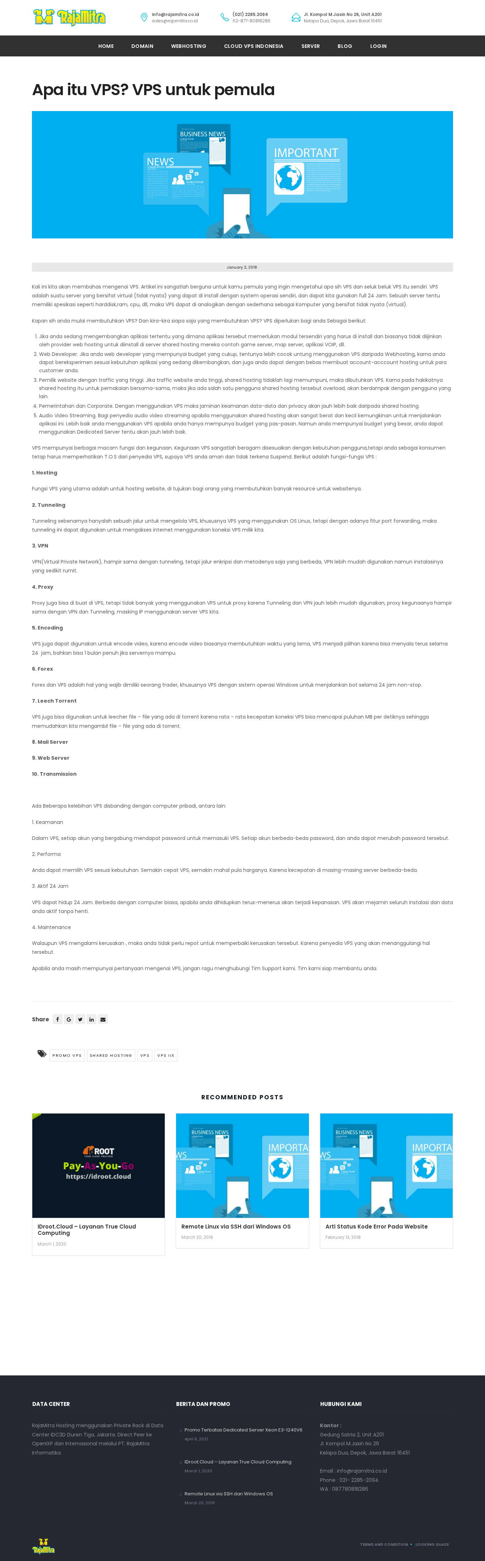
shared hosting (111, 1055)
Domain (142, 46)
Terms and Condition (384, 1544)
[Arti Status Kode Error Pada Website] (386, 1168)
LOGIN (378, 46)
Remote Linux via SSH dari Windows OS (236, 1226)
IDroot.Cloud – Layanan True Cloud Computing (87, 1230)
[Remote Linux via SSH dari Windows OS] (242, 1168)
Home (106, 46)
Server (310, 46)
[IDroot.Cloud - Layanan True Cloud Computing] (98, 1168)
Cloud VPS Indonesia (254, 46)
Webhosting (188, 46)
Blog (345, 46)
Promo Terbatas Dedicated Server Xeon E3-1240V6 (244, 1430)
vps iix (166, 1055)
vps (145, 1055)
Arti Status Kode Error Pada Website (377, 1226)
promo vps (67, 1055)
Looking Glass (432, 1544)
